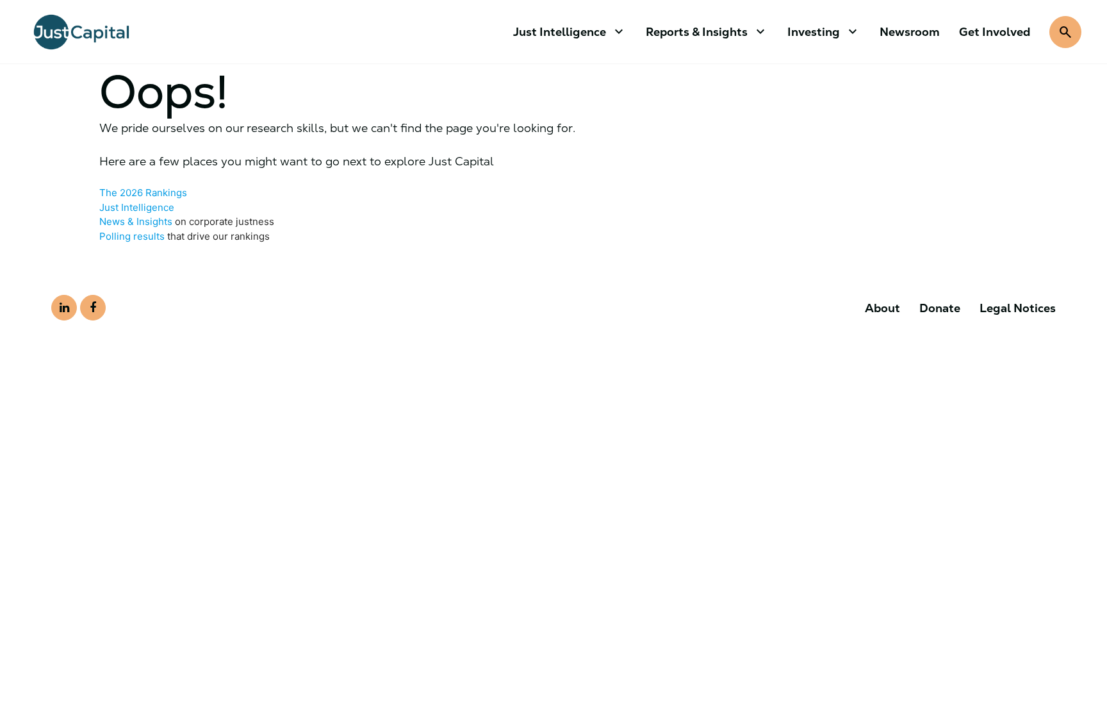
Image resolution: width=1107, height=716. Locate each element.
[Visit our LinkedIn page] (64, 308)
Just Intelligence (136, 207)
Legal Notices (1018, 308)
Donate (939, 308)
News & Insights (135, 221)
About (882, 308)
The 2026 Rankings (143, 193)
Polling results (132, 236)
